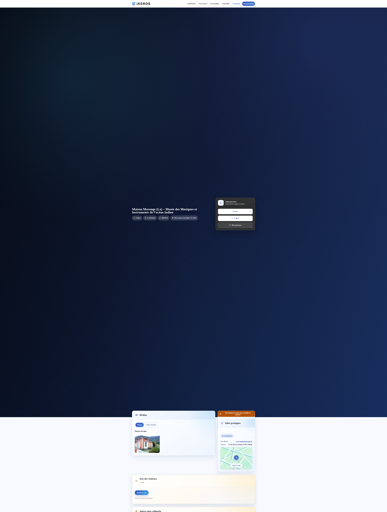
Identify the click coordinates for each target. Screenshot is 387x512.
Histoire (187, 19)
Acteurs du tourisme (207, 41)
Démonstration (248, 4)
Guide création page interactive (168, 16)
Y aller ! (236, 218)
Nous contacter (213, 19)
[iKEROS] (141, 4)
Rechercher (192, 4)
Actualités (187, 15)
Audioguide (204, 22)
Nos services (203, 4)
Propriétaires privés (207, 45)
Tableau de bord (229, 19)
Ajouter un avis (141, 492)
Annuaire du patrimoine (255, 19)
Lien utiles (225, 4)
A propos (211, 15)
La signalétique (205, 26)
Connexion (236, 4)
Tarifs (202, 29)
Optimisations (252, 15)
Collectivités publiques (208, 38)
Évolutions (188, 22)
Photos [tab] (139, 425)
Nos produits (214, 4)
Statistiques (228, 22)
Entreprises (204, 48)
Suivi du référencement (255, 22)
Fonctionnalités (229, 15)
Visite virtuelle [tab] (151, 425)
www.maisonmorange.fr (244, 441)
